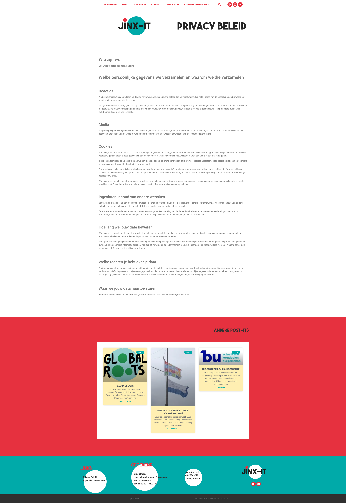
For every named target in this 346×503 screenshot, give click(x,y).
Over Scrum (172, 4)
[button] (219, 4)
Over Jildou (139, 4)
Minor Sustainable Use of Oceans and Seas (172, 412)
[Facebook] (229, 4)
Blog (124, 4)
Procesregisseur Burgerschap (221, 369)
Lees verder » (125, 401)
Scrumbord (110, 4)
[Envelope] (240, 4)
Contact (156, 4)
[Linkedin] (235, 4)
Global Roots (125, 385)
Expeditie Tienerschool (196, 4)
